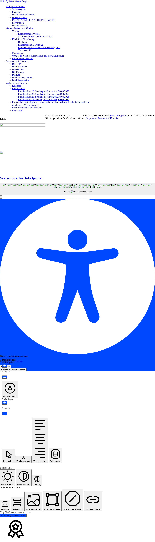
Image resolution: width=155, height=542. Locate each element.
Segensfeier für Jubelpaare (21, 178)
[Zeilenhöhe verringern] (4, 413)
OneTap (19, 361)
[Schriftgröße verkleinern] (4, 377)
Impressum (91, 118)
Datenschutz (104, 118)
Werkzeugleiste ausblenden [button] (13, 370)
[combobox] (77, 189)
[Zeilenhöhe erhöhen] (4, 403)
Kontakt (114, 118)
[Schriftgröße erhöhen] (4, 366)
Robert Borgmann (118, 115)
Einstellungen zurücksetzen (13, 515)
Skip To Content (8, 512)
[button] (1, 197)
